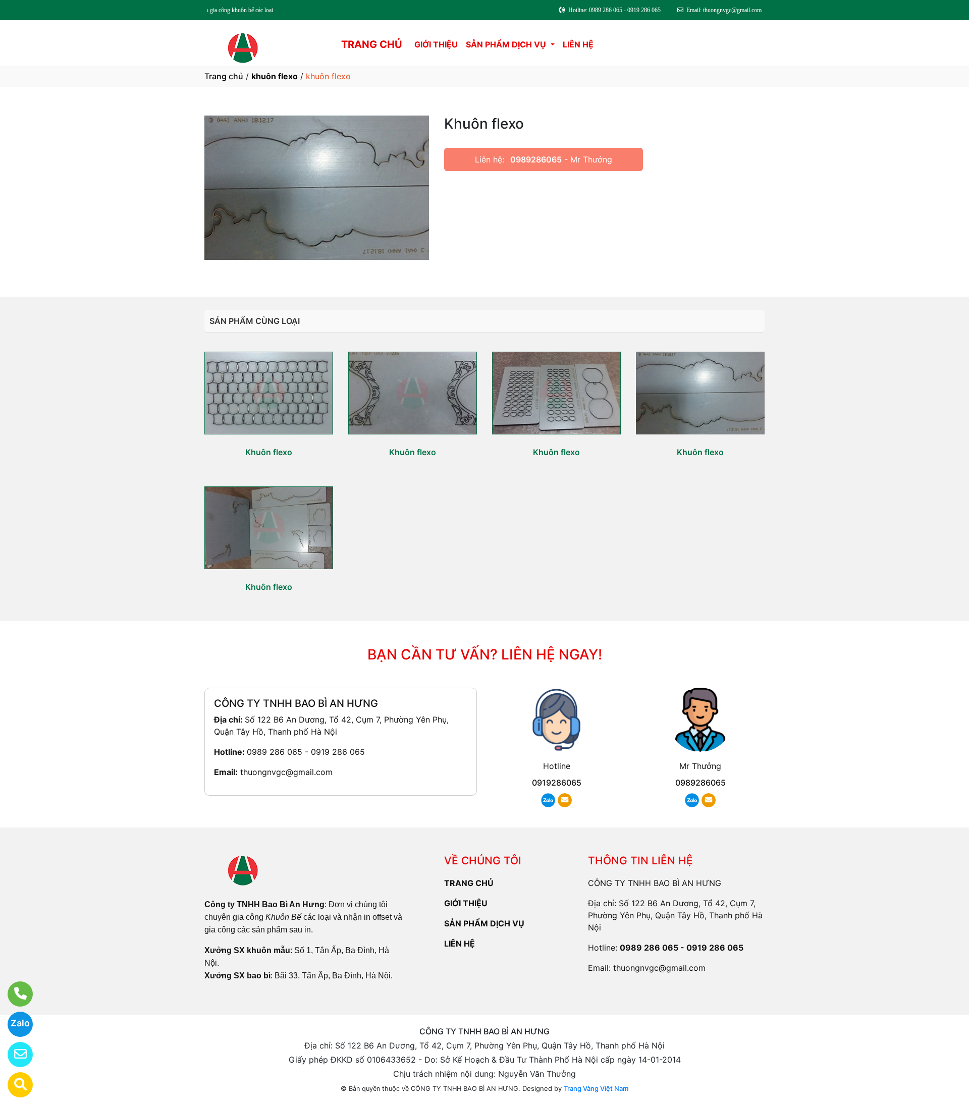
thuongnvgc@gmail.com (286, 772)
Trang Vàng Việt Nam (596, 1088)
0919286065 (556, 783)
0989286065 (536, 159)
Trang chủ (223, 76)
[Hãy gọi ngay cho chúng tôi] (14, 994)
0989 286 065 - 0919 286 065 (306, 752)
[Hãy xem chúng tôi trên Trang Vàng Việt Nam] (14, 1085)
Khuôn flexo (268, 452)
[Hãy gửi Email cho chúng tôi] (14, 1054)
